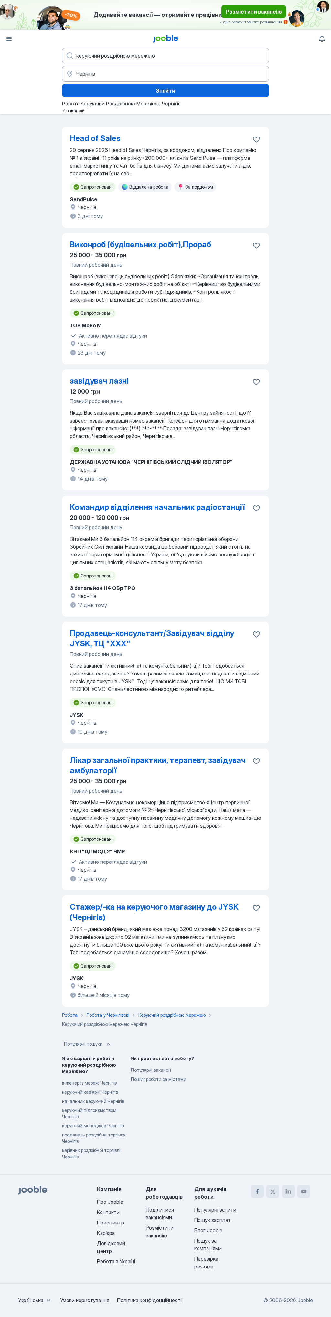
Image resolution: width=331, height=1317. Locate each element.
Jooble (305, 1300)
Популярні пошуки (83, 1044)
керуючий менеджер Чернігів (93, 1125)
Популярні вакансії (151, 1070)
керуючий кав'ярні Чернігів (90, 1092)
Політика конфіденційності (149, 1300)
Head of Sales (95, 138)
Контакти (108, 1212)
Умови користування (84, 1300)
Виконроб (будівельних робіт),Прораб (140, 244)
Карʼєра (106, 1233)
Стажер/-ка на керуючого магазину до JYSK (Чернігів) (154, 912)
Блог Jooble (208, 1230)
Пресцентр (110, 1222)
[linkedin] (288, 1191)
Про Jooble (110, 1202)
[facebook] (257, 1191)
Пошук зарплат (212, 1220)
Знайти (165, 90)
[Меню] (9, 38)
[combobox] (35, 1300)
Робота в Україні (116, 1261)
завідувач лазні (99, 381)
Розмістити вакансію (254, 11)
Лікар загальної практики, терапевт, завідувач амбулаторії (158, 765)
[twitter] (272, 1191)
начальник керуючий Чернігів (93, 1101)
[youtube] (303, 1191)
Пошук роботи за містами (158, 1079)
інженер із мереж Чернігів (89, 1083)
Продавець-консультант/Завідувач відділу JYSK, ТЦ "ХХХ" (152, 638)
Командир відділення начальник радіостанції (157, 507)
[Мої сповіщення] (322, 39)
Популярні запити (215, 1209)
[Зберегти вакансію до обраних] (256, 139)
